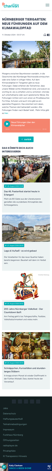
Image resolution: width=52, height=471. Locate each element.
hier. (6, 113)
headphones (44, 34)
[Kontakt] (38, 401)
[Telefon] (32, 401)
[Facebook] (14, 401)
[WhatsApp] (26, 401)
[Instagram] (20, 401)
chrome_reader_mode (48, 34)
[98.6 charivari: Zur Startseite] (23, 5)
